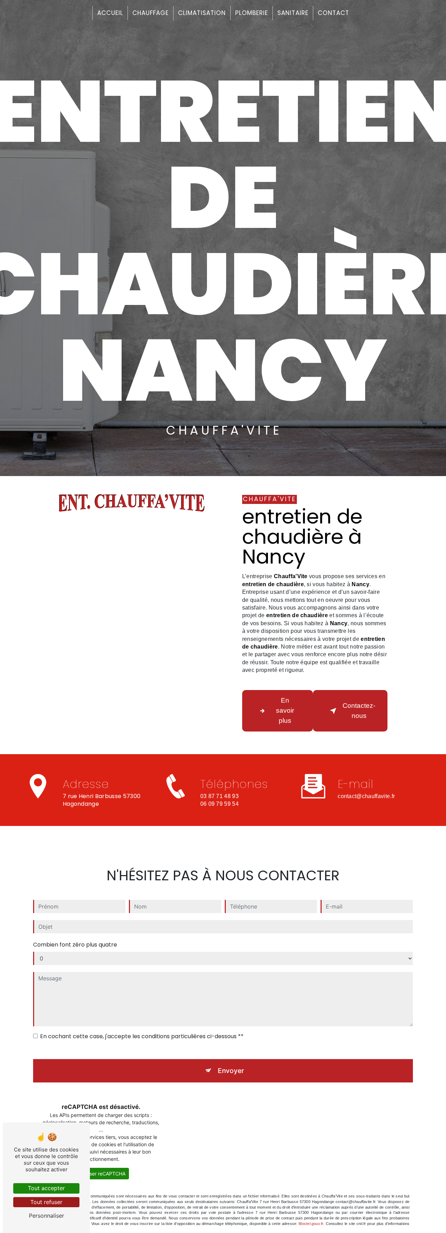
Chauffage (150, 13)
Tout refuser (46, 1201)
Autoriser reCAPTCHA (100, 1174)
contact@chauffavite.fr (366, 796)
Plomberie (251, 13)
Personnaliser (46, 1215)
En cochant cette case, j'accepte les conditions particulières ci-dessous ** (142, 1036)
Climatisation (202, 13)
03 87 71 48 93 (219, 796)
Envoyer (231, 1070)
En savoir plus (285, 710)
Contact (333, 13)
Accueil (110, 13)
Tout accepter (46, 1188)
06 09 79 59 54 (219, 804)
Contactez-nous (359, 710)
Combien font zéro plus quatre (75, 945)
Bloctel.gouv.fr (311, 1223)
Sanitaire (292, 13)
